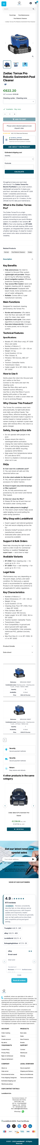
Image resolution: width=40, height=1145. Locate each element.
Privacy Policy (5, 1052)
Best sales (23, 1033)
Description (7, 259)
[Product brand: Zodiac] (5, 85)
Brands (22, 1042)
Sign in (3, 1036)
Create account (6, 1039)
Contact (22, 1049)
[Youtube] (25, 1126)
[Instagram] (14, 1126)
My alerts (4, 1042)
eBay (10, 951)
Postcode (8, 163)
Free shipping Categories (9, 1077)
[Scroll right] (33, 806)
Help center (5, 1071)
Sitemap (22, 1056)
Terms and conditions (26, 1077)
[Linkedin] (30, 1126)
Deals (22, 1036)
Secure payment (25, 1068)
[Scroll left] (5, 806)
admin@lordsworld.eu (20, 1108)
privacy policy (19, 865)
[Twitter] (19, 1126)
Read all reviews (19, 980)
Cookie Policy (5, 1049)
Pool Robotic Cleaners (18, 252)
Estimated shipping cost (8, 1081)
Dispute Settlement (7, 1059)
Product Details (9, 646)
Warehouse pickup (7, 1084)
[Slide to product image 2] (16, 64)
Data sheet (7, 652)
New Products (24, 1039)
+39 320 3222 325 (20, 1107)
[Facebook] (8, 1126)
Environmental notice (7, 1074)
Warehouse (23, 1052)
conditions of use (23, 863)
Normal (6, 252)
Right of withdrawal (7, 1056)
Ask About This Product (19, 147)
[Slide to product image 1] (7, 64)
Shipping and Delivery (26, 1071)
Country (7, 155)
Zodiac (30, 252)
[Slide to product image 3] (25, 64)
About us (4, 1068)
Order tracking (5, 1033)
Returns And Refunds (26, 1074)
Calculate (19, 172)
